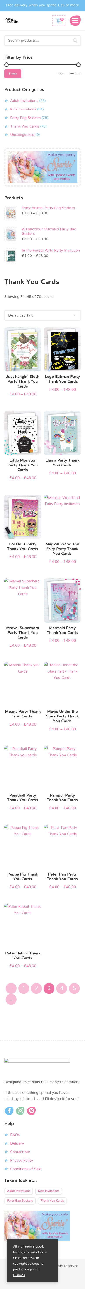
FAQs (15, 1135)
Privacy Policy (21, 1160)
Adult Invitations (24, 101)
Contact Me (20, 1152)
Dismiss (19, 1275)
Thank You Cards (24, 126)
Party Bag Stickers (25, 118)
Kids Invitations (23, 109)
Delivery (17, 1143)
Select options (23, 350)
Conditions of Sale (25, 1169)
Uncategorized (22, 135)
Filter (13, 74)
